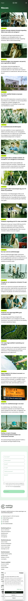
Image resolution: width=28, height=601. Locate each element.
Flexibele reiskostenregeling (6, 553)
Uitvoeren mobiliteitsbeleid (6, 543)
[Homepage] (15, 3)
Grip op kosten (4, 565)
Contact (2, 581)
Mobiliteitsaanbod (4, 533)
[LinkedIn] (1, 586)
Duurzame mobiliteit (5, 564)
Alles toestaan (14, 592)
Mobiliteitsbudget (4, 555)
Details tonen (19, 589)
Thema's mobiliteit (5, 562)
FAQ (2, 579)
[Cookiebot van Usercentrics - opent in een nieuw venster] (19, 573)
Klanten (2, 574)
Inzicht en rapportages (5, 547)
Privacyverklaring (3, 596)
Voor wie (2, 576)
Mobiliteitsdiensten (6, 540)
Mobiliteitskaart (4, 535)
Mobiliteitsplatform (6, 528)
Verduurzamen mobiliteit (5, 545)
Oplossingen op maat (5, 548)
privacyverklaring (17, 486)
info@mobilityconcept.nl (8, 518)
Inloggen (2, 2)
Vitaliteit (2, 569)
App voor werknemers (5, 529)
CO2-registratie (4, 536)
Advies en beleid (4, 541)
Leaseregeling (3, 559)
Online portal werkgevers (6, 531)
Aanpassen (13, 595)
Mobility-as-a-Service (5, 557)
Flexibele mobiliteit (4, 567)
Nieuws (2, 577)
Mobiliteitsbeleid (5, 552)
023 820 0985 (6, 519)
